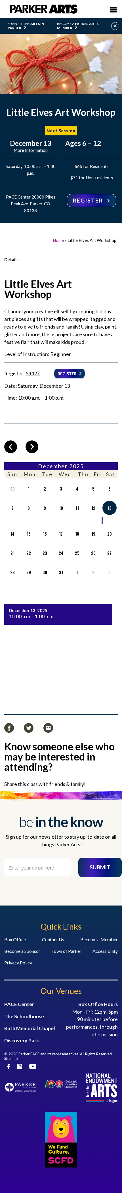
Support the (26, 26)
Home (58, 240)
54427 (33, 373)
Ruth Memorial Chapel (29, 1028)
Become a (77, 26)
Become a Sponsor (22, 951)
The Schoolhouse (24, 1016)
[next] (32, 446)
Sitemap (11, 1058)
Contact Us (53, 939)
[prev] (10, 446)
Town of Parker (66, 951)
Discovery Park (21, 1040)
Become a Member (99, 939)
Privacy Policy (18, 962)
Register (89, 200)
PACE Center (19, 1004)
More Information (31, 150)
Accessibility (105, 951)
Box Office (15, 939)
